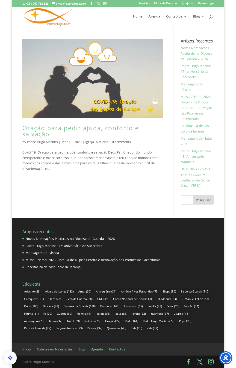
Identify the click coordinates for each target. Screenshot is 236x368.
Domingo (109, 306)
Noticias (144, 3)
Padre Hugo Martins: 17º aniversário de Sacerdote (196, 71)
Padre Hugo (206, 3)
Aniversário (106, 291)
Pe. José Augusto (69, 328)
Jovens (139, 314)
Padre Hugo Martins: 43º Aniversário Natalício (196, 156)
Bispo (169, 291)
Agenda (154, 16)
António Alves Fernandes (140, 291)
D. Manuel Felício (195, 299)
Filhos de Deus (163, 3)
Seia (136, 328)
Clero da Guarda (79, 299)
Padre (131, 321)
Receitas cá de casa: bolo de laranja (53, 267)
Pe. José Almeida (37, 328)
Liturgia (182, 314)
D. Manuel (167, 299)
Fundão (191, 306)
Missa (55, 321)
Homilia (84, 314)
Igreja (185, 3)
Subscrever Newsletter (54, 349)
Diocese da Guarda (80, 306)
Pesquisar (203, 200)
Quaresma (116, 328)
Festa (173, 306)
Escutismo (133, 306)
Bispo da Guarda (195, 291)
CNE (103, 299)
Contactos (174, 16)
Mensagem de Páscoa (42, 252)
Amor (84, 291)
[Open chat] (10, 357)
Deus (31, 306)
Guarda (64, 314)
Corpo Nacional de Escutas (133, 299)
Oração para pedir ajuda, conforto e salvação (80, 131)
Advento (32, 291)
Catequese (34, 299)
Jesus (121, 314)
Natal (73, 321)
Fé (47, 314)
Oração (112, 321)
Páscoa (94, 328)
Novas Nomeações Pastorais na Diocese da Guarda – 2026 (196, 53)
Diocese (51, 306)
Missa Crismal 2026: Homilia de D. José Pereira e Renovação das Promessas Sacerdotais (196, 107)
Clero (54, 299)
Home (137, 16)
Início (26, 349)
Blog (196, 16)
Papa (185, 321)
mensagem (34, 321)
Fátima (31, 314)
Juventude (159, 314)
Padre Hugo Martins (42, 142)
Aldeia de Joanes (59, 291)
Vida (152, 328)
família (155, 306)
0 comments (121, 142)
